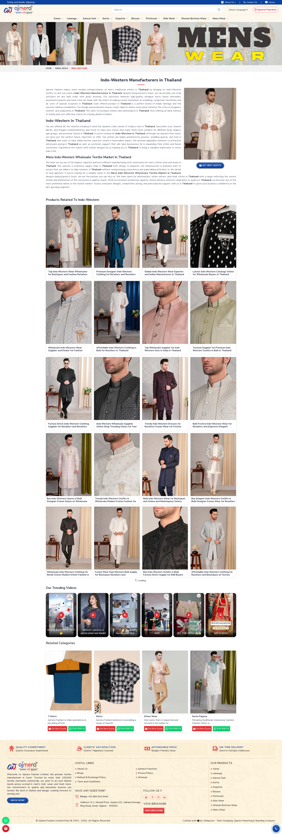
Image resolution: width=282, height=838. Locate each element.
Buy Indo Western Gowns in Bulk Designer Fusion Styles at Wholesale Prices (67, 500)
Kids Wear (169, 18)
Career (272, 2)
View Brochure (154, 810)
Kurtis (106, 18)
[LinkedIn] (164, 797)
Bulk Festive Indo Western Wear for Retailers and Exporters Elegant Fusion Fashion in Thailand (212, 425)
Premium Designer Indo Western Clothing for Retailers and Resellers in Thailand (116, 273)
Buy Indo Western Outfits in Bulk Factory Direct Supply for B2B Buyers (163, 573)
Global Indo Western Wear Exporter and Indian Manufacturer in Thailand (164, 273)
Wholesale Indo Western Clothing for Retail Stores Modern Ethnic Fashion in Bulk (68, 574)
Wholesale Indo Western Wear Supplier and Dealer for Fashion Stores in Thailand (65, 349)
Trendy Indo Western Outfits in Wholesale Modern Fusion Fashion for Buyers (115, 500)
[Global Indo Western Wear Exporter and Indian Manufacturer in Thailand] (165, 236)
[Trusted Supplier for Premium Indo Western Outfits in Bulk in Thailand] (213, 312)
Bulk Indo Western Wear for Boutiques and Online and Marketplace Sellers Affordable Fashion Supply (164, 500)
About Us (229, 2)
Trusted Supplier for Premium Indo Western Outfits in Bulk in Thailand (212, 349)
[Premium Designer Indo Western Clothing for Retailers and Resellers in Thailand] (117, 236)
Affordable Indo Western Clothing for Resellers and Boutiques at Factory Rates (212, 574)
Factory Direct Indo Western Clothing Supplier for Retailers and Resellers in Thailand (68, 425)
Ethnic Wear (150, 716)
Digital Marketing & (244, 820)
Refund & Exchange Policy (91, 777)
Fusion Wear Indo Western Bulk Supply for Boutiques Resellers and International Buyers (116, 574)
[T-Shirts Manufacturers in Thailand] (69, 682)
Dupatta (121, 18)
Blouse (135, 18)
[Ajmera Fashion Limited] (18, 9)
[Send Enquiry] (5, 828)
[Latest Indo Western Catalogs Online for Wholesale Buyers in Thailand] (213, 236)
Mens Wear (219, 18)
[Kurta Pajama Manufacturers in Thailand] (213, 682)
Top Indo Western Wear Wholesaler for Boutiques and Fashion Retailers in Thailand (67, 273)
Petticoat (152, 18)
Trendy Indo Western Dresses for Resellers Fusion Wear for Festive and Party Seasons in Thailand (163, 425)
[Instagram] (158, 797)
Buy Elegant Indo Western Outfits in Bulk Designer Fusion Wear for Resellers (213, 500)
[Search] (219, 9)
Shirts (99, 716)
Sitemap (142, 777)
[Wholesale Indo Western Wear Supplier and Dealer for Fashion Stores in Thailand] (69, 312)
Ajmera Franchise (267, 9)
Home (49, 68)
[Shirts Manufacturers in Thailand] (117, 682)
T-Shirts (52, 716)
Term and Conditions (88, 781)
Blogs (80, 773)
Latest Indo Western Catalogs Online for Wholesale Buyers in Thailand (213, 273)
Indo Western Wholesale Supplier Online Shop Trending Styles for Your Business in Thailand (116, 425)
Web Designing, (225, 820)
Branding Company (265, 820)
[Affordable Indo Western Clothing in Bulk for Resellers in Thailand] (117, 312)
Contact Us (252, 2)
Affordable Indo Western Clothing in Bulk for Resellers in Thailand (116, 349)
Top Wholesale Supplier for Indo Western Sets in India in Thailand (163, 349)
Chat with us (78, 728)
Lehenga (72, 18)
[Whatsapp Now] (5, 820)
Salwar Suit (90, 18)
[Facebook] (152, 797)
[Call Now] (276, 828)
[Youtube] (146, 797)
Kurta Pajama (199, 716)
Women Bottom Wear (194, 18)
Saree (57, 18)
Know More (17, 800)
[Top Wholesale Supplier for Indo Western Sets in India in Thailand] (165, 312)
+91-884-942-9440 (98, 796)
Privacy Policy (145, 773)
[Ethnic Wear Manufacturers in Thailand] (165, 682)
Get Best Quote (58, 728)
